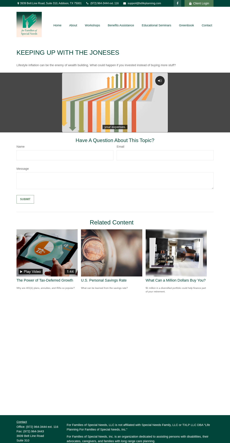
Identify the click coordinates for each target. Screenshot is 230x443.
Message (23, 168)
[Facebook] (177, 3)
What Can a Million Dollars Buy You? (176, 280)
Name (21, 146)
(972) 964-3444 (99, 3)
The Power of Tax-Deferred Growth (45, 280)
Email (120, 146)
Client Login (201, 3)
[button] (57, 25)
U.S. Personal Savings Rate (104, 280)
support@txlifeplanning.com (144, 3)
